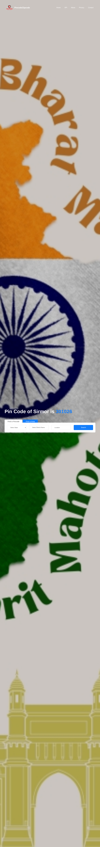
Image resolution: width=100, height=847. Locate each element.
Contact (90, 7)
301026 (64, 411)
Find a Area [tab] (30, 422)
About (73, 7)
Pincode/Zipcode (22, 8)
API (66, 7)
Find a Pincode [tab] (13, 422)
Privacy (81, 7)
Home (58, 7)
